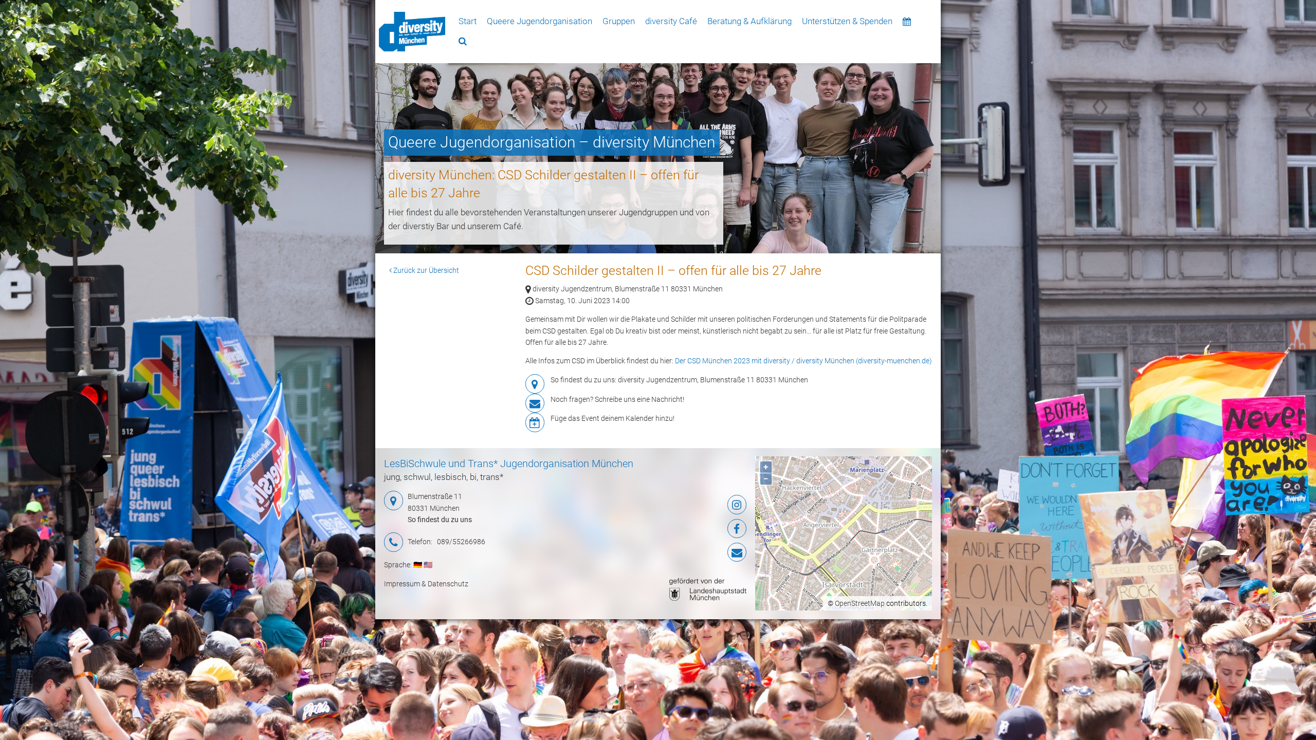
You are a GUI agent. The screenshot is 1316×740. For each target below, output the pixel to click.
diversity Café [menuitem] (671, 21)
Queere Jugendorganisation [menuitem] (539, 21)
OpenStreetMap (860, 603)
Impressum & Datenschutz (426, 584)
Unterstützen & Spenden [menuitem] (847, 21)
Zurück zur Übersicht (425, 270)
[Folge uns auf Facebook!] (686, 529)
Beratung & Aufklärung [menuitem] (749, 21)
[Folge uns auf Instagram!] (686, 504)
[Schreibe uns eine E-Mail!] (686, 552)
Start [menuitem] (468, 21)
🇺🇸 (428, 565)
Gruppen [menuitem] (618, 21)
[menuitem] (412, 31)
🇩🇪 (417, 565)
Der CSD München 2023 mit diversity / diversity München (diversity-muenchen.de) (803, 361)
